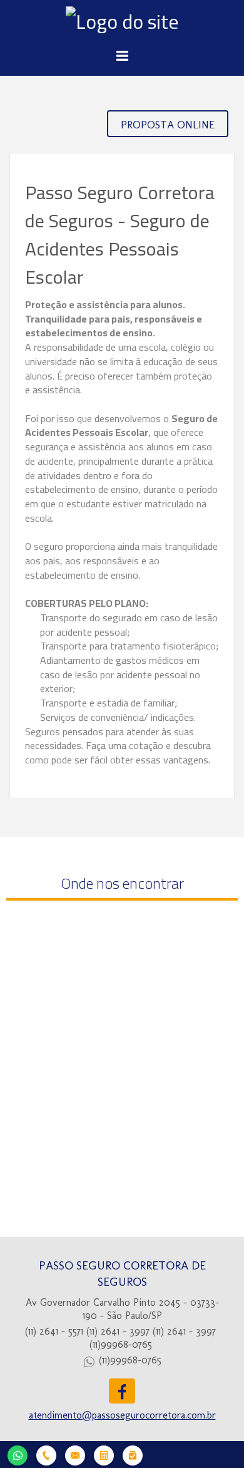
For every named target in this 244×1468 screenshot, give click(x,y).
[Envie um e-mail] (75, 1454)
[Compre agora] (132, 1454)
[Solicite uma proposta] (104, 1454)
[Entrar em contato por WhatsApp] (17, 1454)
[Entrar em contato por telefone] (46, 1455)
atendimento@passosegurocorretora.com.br (122, 1415)
